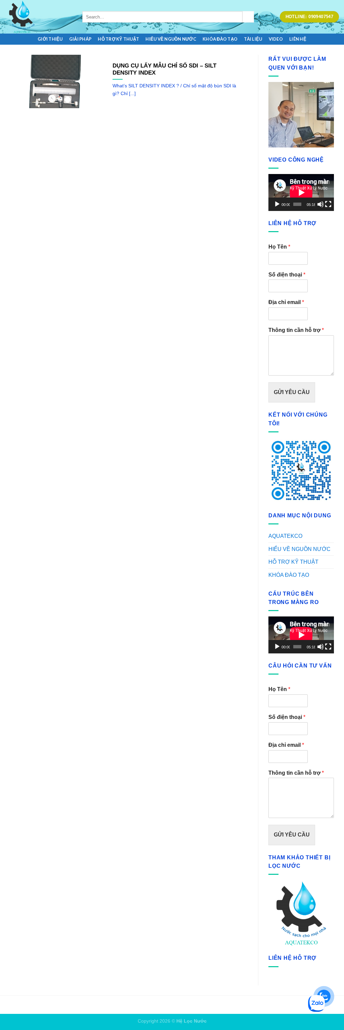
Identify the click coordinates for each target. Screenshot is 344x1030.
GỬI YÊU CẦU (292, 392)
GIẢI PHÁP (80, 39)
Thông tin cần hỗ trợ (296, 330)
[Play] (277, 204)
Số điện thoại (286, 274)
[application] (301, 192)
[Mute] (320, 204)
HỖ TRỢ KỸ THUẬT (118, 39)
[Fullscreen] (328, 204)
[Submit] (248, 17)
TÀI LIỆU (253, 39)
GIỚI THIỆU (50, 39)
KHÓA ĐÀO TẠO (220, 39)
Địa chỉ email (286, 302)
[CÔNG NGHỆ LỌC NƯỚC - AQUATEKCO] (38, 17)
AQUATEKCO (285, 536)
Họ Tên (279, 247)
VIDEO (276, 39)
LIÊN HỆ (297, 39)
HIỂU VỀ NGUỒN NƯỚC (170, 39)
